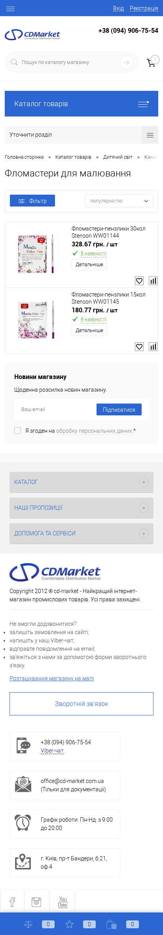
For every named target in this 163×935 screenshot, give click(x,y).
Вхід (118, 8)
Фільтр (38, 201)
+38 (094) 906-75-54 (128, 30)
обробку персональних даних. (94, 431)
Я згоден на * (80, 431)
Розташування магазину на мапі (51, 678)
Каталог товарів (41, 104)
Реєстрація (144, 8)
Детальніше (89, 264)
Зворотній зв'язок (81, 704)
